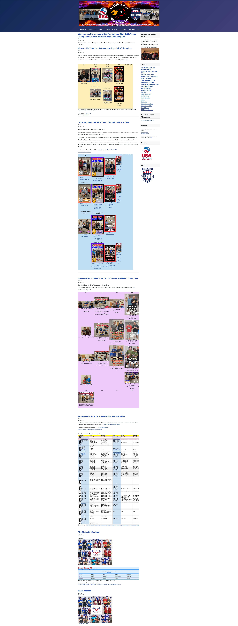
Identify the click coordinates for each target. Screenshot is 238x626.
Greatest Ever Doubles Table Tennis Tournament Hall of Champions (108, 278)
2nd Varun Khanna (97, 180)
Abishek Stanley (97, 268)
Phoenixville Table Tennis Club (87, 29)
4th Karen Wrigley (97, 208)
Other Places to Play (147, 104)
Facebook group (145, 133)
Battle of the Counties (147, 82)
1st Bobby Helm (97, 235)
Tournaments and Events (148, 80)
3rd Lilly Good (97, 207)
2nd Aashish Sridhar (97, 237)
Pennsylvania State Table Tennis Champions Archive (101, 416)
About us (101, 29)
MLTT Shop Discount (147, 110)
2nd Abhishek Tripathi (110, 178)
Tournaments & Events (134, 29)
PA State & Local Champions (147, 120)
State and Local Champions (119, 29)
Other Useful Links (146, 106)
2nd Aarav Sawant (110, 234)
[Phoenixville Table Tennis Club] (95, 29)
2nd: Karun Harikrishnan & (97, 266)
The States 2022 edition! (89, 532)
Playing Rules (145, 96)
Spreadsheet (86, 115)
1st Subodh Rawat (97, 178)
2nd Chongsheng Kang (118, 169)
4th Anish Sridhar (98, 240)
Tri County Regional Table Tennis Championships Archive (103, 122)
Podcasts (144, 102)
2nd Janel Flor (84, 205)
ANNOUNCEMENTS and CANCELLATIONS (148, 68)
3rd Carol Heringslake (110, 206)
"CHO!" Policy (145, 108)
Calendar (107, 29)
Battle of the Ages (146, 90)
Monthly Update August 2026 (149, 76)
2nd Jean (119, 196)
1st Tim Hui (118, 166)
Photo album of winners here (84, 152)
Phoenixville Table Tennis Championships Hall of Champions (105, 48)
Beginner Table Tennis (147, 74)
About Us (143, 92)
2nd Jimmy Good (84, 236)
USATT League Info (146, 78)
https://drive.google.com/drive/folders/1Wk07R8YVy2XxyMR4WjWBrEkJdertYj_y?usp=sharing (99, 584)
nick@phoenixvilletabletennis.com (112, 424)
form (151, 137)
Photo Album (88, 113)
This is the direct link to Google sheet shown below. (90, 429)
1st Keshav (84, 234)
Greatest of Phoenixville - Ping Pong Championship (150, 85)
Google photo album (103, 427)
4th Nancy (110, 207)
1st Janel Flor (110, 203)
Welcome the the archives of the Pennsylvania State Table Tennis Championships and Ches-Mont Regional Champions (107, 35)
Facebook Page (144, 132)
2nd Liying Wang (110, 204)
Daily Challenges (146, 88)
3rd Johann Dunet (98, 238)
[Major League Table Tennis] (147, 175)
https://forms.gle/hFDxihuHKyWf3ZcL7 (108, 149)
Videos (143, 100)
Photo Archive (84, 591)
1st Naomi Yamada (84, 203)
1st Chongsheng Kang (110, 176)
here (127, 59)
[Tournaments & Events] (141, 29)
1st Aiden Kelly (109, 232)
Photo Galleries (145, 98)
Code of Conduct (146, 94)
